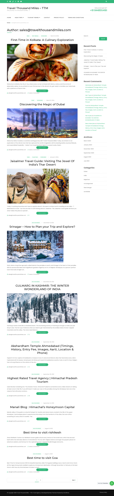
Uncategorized (36, 222)
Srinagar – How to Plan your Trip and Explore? (42, 226)
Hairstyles (88, 85)
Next (73, 480)
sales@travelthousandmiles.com (17, 93)
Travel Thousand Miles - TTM (24, 493)
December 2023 (89, 149)
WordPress (66, 493)
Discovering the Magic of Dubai (42, 104)
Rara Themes (53, 493)
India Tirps (18, 17)
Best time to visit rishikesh (42, 432)
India (28, 36)
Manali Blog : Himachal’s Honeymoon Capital (42, 407)
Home (9, 17)
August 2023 (87, 157)
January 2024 (88, 145)
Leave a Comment (34, 93)
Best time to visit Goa (42, 458)
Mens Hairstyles (90, 123)
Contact (47, 17)
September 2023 (89, 153)
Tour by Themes (33, 17)
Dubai (32, 100)
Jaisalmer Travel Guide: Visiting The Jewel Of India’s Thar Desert (42, 162)
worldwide (44, 36)
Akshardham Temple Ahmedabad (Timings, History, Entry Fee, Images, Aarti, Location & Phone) (42, 349)
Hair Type (88, 95)
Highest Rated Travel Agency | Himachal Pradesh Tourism (42, 379)
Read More (42, 90)
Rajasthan (35, 157)
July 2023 (86, 161)
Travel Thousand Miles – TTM (27, 8)
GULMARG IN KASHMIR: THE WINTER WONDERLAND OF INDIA (42, 287)
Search (86, 36)
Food (86, 105)
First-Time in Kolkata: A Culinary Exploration (42, 40)
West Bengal (35, 36)
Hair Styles (88, 116)
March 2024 (87, 141)
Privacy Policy (59, 17)
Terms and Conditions (76, 17)
